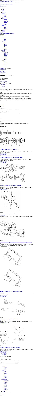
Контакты (4, 33)
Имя (1, 120)
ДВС (4, 14)
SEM (3, 68)
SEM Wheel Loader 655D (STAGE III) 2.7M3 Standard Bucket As (11, 157)
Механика (5, 23)
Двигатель (3, 13)
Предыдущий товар (3, 69)
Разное (3, 18)
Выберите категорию (3, 6)
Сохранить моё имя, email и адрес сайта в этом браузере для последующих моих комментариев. (14, 123)
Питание (5, 15)
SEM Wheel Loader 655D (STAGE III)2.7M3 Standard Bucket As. (11, 291)
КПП (2, 17)
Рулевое (5, 29)
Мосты (5, 27)
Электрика (3, 31)
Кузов (4, 26)
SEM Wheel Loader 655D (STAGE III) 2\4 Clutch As (9, 149)
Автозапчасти (4, 12)
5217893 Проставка (3, 73)
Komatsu (3, 10)
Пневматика (5, 24)
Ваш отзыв (2, 118)
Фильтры (5, 16)
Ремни (4, 20)
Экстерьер (3, 30)
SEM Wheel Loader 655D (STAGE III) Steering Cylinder (10, 347)
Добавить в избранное (3, 81)
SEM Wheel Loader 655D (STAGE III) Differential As (9, 213)
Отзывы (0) (3, 86)
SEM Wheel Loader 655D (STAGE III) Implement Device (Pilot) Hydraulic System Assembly (16, 242)
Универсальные (6, 21)
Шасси (3, 25)
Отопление (5, 19)
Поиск (1, 32)
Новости (7, 33)
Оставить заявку (2, 84)
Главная (1, 68)
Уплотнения (5, 22)
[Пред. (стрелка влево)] (0, 395)
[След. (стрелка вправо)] (1, 395)
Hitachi (3, 8)
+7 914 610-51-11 (17, 2)
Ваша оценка (2, 112)
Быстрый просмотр (3, 154)
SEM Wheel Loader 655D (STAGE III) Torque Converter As (10, 185)
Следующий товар (3, 72)
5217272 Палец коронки (3, 70)
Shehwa (3, 11)
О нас (1, 33)
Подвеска (5, 28)
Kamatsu (3, 9)
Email (1, 121)
